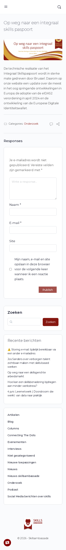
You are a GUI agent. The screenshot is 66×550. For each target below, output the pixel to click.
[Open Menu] (6, 7)
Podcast (13, 489)
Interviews (14, 449)
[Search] (59, 7)
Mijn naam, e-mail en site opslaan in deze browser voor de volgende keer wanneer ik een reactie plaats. (32, 269)
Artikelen (13, 415)
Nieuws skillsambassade (23, 476)
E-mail (15, 223)
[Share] (58, 124)
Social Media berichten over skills (29, 496)
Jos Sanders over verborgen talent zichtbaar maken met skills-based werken (29, 362)
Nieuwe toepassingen (22, 462)
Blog (10, 421)
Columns (13, 428)
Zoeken (15, 312)
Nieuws (12, 469)
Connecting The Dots (22, 435)
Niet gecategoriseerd (21, 455)
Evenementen (17, 442)
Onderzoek (31, 123)
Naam (15, 205)
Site (12, 241)
